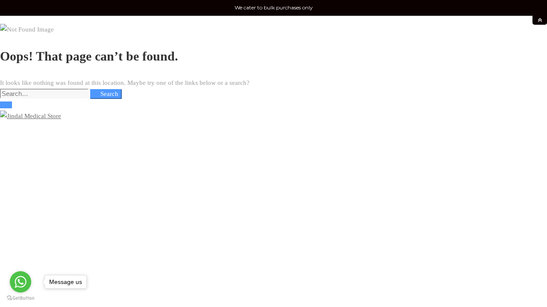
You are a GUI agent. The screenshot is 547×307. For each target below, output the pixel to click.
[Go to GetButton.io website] (20, 298)
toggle (539, 20)
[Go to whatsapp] (20, 282)
